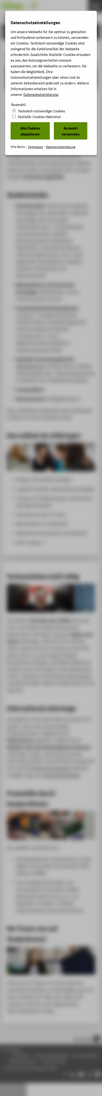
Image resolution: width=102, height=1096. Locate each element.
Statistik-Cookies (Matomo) (39, 116)
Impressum (35, 146)
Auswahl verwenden (70, 131)
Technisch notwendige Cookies (41, 111)
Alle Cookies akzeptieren (30, 131)
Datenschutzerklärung (40, 94)
